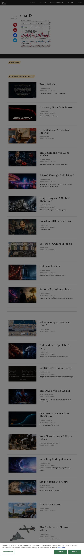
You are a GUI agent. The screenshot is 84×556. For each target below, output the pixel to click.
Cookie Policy (61, 547)
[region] (42, 549)
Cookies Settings (8, 551)
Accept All (60, 551)
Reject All (74, 551)
